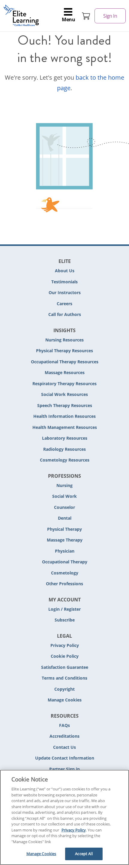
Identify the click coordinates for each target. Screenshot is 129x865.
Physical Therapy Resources (64, 350)
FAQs (64, 725)
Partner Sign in (64, 769)
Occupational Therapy (64, 562)
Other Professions (64, 583)
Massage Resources (65, 372)
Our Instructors (65, 292)
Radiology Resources (64, 449)
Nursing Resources (64, 340)
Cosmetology (64, 573)
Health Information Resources (64, 416)
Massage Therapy (64, 540)
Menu (68, 19)
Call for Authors (64, 314)
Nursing (64, 485)
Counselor (64, 507)
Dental (64, 518)
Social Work (64, 496)
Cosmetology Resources (64, 460)
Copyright (64, 689)
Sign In (110, 16)
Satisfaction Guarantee (64, 667)
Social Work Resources (64, 394)
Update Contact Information (64, 758)
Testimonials (64, 282)
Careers (64, 303)
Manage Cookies (65, 700)
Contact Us (64, 747)
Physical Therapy (64, 529)
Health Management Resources (64, 427)
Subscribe (65, 620)
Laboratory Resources (64, 438)
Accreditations (65, 736)
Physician (64, 551)
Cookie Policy (65, 656)
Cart (86, 15)
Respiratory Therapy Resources (64, 383)
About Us (64, 270)
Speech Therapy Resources (64, 405)
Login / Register (64, 609)
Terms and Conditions (64, 678)
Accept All (83, 853)
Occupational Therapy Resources (64, 362)
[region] (64, 817)
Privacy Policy (64, 645)
